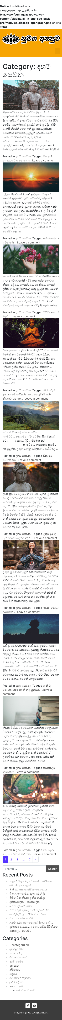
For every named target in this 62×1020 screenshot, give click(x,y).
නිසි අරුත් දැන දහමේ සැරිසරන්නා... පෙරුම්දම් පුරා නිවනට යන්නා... (29, 394)
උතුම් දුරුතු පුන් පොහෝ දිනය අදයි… (31, 922)
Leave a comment (43, 160)
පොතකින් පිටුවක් (19, 978)
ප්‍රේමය (13, 974)
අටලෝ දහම (16, 949)
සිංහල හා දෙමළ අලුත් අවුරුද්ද (27, 893)
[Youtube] (34, 1005)
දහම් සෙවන (23, 156)
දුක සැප (14, 965)
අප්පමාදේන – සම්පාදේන (24, 902)
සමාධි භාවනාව (25, 990)
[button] (57, 51)
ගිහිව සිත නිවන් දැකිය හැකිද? (27, 897)
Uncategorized (19, 945)
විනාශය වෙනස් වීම (21, 918)
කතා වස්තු (15, 953)
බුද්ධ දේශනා (16, 982)
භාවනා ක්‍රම (16, 986)
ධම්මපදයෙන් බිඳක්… (21, 906)
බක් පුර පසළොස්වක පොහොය (28, 889)
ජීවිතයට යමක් (18, 957)
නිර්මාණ (14, 969)
